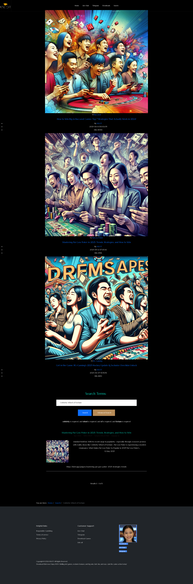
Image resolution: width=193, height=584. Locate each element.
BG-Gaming (97, 361)
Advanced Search (104, 413)
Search (85, 413)
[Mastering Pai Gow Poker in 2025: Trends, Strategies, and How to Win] (96, 184)
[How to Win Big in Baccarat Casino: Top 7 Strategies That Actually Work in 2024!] (96, 61)
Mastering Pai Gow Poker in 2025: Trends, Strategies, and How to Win (96, 242)
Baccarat (97, 115)
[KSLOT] (5, 5)
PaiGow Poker (97, 238)
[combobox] (96, 403)
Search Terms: (95, 393)
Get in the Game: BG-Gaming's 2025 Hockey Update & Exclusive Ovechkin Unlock (96, 365)
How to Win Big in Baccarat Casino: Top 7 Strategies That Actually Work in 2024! (96, 119)
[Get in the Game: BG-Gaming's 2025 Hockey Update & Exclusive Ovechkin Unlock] (96, 308)
